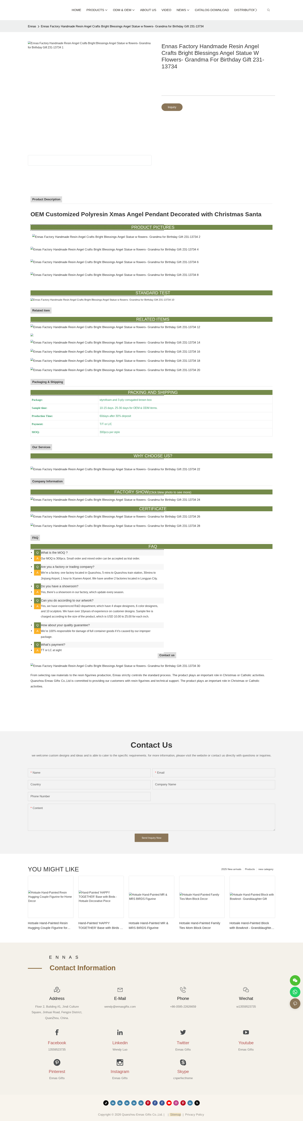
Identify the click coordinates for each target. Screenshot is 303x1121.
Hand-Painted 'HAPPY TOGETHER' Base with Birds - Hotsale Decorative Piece (99, 925)
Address (57, 998)
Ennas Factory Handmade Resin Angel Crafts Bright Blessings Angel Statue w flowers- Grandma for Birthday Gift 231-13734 (122, 26)
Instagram (120, 1071)
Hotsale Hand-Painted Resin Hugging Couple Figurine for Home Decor (48, 925)
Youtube (246, 1042)
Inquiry (172, 107)
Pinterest (57, 1071)
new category (265, 869)
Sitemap (175, 1114)
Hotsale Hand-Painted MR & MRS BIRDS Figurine (148, 925)
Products (250, 869)
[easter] (115, 351)
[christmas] (115, 342)
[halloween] (116, 370)
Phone (183, 998)
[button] (256, 10)
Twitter (183, 1042)
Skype (183, 1071)
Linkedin (120, 1042)
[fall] (115, 360)
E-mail (120, 998)
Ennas (32, 26)
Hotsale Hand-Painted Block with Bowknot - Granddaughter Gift (251, 925)
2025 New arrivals (231, 869)
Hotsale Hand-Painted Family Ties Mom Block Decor (199, 925)
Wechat (246, 998)
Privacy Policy (194, 1114)
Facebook (57, 1042)
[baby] (32, 334)
